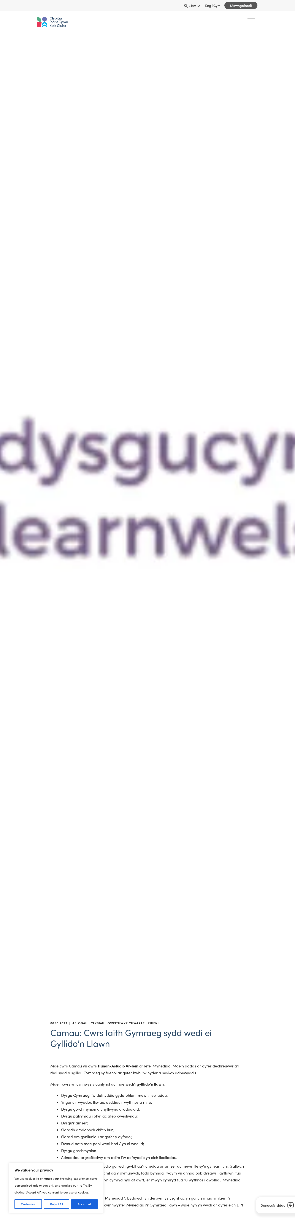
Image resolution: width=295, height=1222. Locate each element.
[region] (56, 1188)
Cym (216, 5)
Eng (208, 5)
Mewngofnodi (241, 5)
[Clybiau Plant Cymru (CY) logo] (55, 22)
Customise (28, 1204)
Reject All (56, 1204)
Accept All (84, 1204)
